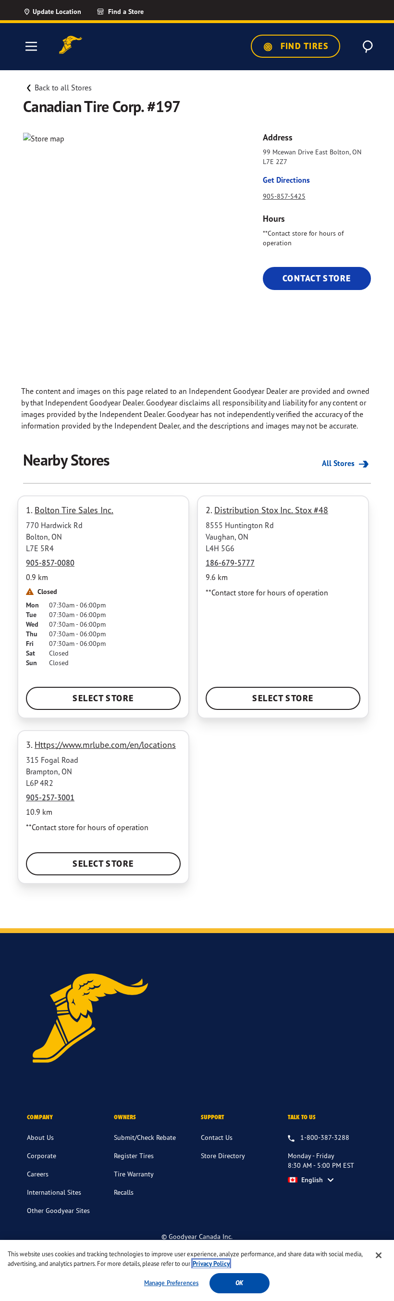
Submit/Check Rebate (145, 1137)
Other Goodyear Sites (58, 1210)
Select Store (103, 698)
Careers (38, 1174)
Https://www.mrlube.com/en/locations (105, 744)
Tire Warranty (134, 1174)
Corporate (41, 1155)
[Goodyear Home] (70, 45)
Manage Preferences (171, 1283)
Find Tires (303, 45)
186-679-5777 (230, 563)
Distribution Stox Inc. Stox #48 (271, 510)
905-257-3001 (50, 797)
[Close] (378, 1255)
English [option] (312, 1179)
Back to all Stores (63, 87)
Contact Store (317, 278)
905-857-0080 (50, 563)
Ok (239, 1283)
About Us (40, 1137)
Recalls (124, 1192)
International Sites (54, 1192)
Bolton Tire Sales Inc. (74, 510)
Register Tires (134, 1155)
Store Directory (223, 1155)
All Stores (339, 463)
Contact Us (217, 1137)
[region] (197, 1270)
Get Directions (286, 180)
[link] (137, 11)
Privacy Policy (211, 1264)
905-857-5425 (284, 196)
